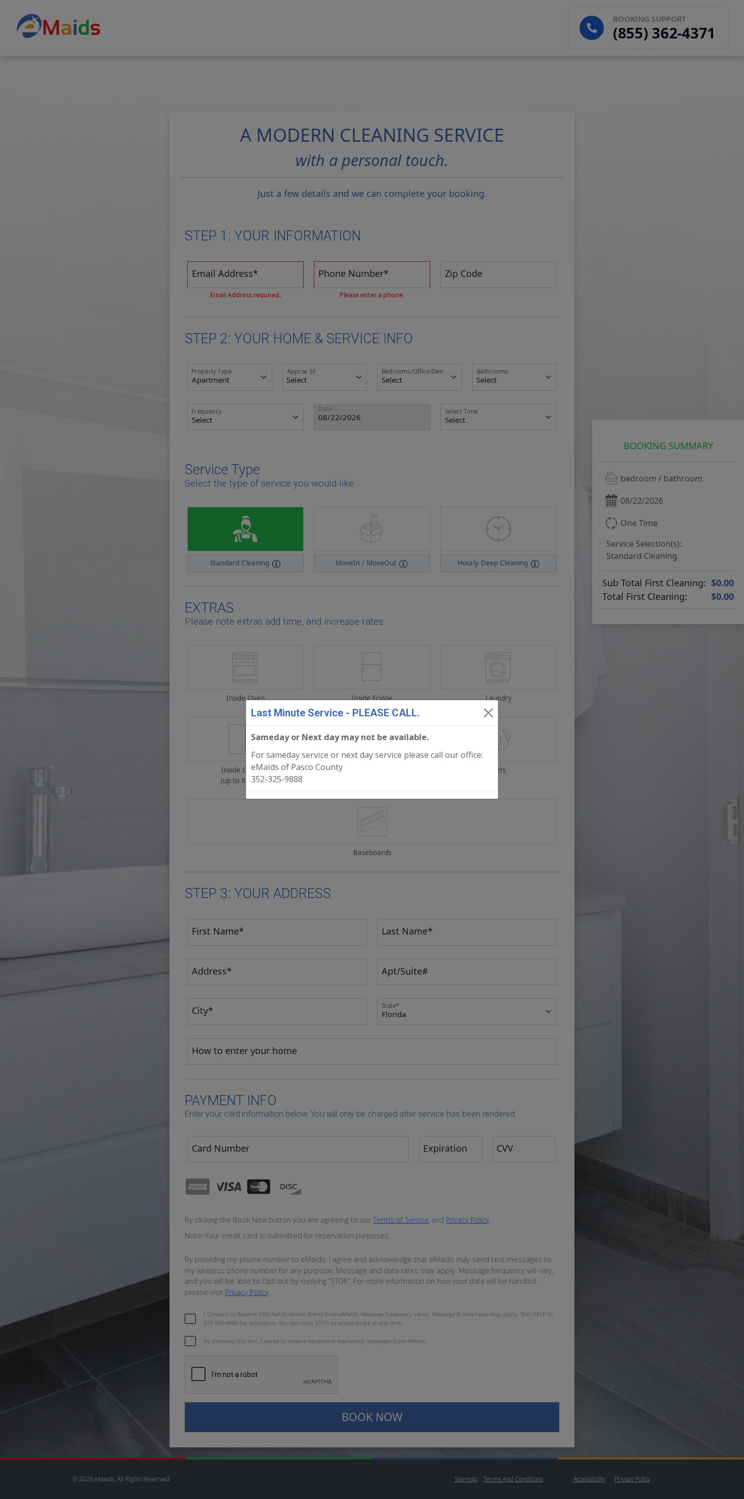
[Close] (488, 713)
